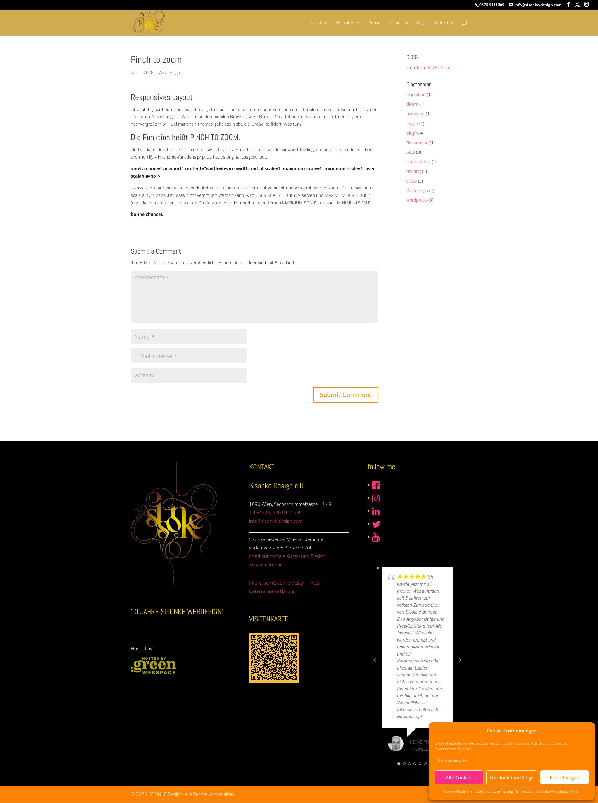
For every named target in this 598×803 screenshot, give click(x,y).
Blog (421, 23)
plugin (412, 133)
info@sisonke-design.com (275, 521)
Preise (374, 23)
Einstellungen (564, 777)
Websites (345, 23)
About (316, 23)
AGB (315, 583)
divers (412, 104)
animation (415, 95)
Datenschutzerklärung (494, 791)
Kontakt (441, 23)
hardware (415, 114)
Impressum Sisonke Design (277, 583)
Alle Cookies (459, 777)
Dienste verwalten (453, 760)
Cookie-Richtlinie (458, 791)
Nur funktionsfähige (512, 777)
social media (418, 162)
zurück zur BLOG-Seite (428, 67)
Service (396, 23)
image (412, 123)
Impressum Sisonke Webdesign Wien (548, 791)
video (411, 181)
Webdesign (169, 72)
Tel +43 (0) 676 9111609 (275, 512)
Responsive (417, 143)
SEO (410, 152)
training (413, 171)
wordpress (416, 200)
